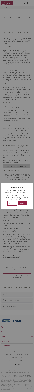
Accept (22, 203)
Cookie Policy (10, 195)
